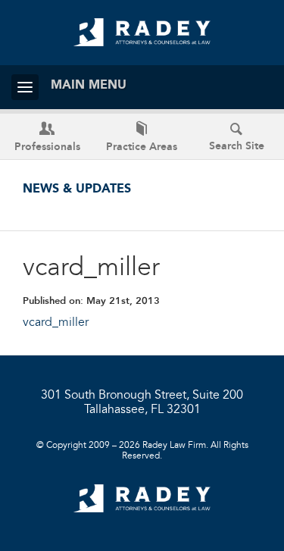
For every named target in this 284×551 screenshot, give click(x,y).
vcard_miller (56, 323)
